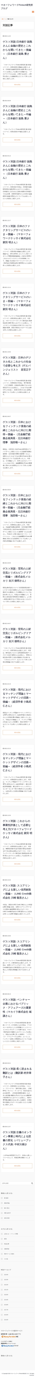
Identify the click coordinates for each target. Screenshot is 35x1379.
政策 (5, 1239)
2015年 (6, 1319)
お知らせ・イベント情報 (11, 1234)
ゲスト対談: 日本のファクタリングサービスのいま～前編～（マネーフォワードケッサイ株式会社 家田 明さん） (17, 301)
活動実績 (6, 1249)
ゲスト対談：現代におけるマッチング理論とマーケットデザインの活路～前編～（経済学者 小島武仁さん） (17, 762)
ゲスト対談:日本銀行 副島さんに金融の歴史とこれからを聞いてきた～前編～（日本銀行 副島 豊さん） (17, 169)
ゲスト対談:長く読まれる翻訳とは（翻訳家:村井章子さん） (17, 1072)
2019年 (6, 1299)
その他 (6, 1259)
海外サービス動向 (9, 1254)
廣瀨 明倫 (7, 1203)
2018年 (6, 1304)
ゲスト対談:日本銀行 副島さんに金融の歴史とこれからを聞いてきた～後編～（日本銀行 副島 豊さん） (17, 49)
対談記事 (6, 1244)
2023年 (6, 1279)
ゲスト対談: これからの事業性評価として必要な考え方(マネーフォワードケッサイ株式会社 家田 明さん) (17, 829)
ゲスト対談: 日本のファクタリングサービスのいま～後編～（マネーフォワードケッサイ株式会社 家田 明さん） (17, 234)
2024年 (6, 1274)
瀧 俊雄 (6, 1198)
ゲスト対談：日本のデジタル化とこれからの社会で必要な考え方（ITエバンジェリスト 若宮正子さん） (17, 365)
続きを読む (17, 84)
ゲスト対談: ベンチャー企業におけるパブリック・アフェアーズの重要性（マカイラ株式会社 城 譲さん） (17, 1007)
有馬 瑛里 (7, 1218)
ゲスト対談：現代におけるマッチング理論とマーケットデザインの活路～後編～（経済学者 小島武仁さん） (17, 697)
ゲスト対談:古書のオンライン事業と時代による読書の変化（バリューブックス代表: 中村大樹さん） (17, 1140)
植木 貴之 (7, 1208)
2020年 (6, 1294)
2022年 (6, 1284)
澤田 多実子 (7, 1213)
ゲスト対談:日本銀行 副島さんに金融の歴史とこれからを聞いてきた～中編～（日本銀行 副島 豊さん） (17, 114)
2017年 (6, 1309)
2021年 (6, 1289)
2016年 (6, 1314)
